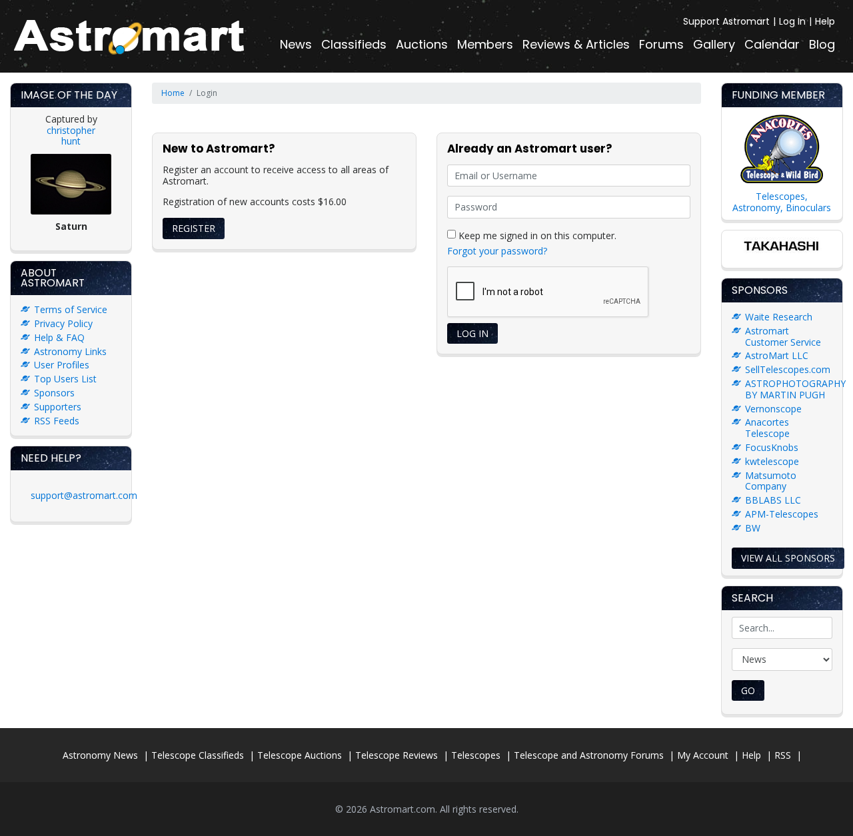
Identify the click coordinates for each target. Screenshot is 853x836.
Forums (661, 44)
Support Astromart (726, 21)
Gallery (714, 44)
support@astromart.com (84, 495)
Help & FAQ (59, 337)
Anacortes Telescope (767, 428)
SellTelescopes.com (787, 369)
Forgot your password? (497, 250)
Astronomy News (100, 755)
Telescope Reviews (396, 755)
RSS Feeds (56, 420)
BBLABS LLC (773, 500)
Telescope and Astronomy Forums (589, 755)
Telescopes (475, 755)
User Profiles (61, 364)
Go (748, 690)
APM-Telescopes (781, 514)
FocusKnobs (771, 447)
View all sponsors (788, 558)
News (296, 44)
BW (752, 528)
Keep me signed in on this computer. (536, 234)
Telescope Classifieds (197, 755)
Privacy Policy (63, 323)
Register (193, 228)
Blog (822, 44)
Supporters (57, 406)
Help (825, 21)
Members (485, 44)
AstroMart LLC (776, 355)
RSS (782, 755)
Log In (792, 21)
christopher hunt (71, 136)
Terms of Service (70, 309)
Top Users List (65, 378)
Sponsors (54, 392)
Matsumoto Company (770, 481)
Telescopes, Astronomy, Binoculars (781, 202)
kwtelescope (772, 461)
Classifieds (354, 44)
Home (173, 93)
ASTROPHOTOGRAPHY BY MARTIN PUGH (795, 389)
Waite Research (778, 316)
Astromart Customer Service (783, 336)
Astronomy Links (70, 351)
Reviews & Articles (576, 44)
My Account (702, 755)
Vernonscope (773, 408)
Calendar (772, 44)
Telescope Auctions (299, 755)
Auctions (422, 44)
